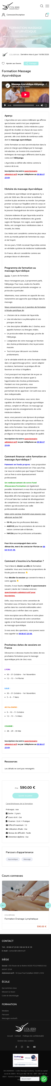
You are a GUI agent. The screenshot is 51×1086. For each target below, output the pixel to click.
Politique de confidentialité (33, 1036)
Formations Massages (19, 36)
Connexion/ (11, 14)
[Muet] (42, 105)
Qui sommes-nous (9, 988)
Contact (18, 1036)
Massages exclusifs (9, 1018)
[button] (47, 15)
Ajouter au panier (25, 796)
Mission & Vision (8, 992)
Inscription (20, 14)
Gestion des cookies (25, 1041)
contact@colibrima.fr (17, 951)
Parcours (5, 1014)
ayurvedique (13, 859)
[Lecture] (5, 105)
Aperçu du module (25, 896)
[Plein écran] (46, 105)
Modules (5, 1011)
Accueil (5, 36)
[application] (25, 94)
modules (34, 36)
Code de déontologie (10, 995)
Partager (33, 63)
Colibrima (10, 915)
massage (27, 859)
